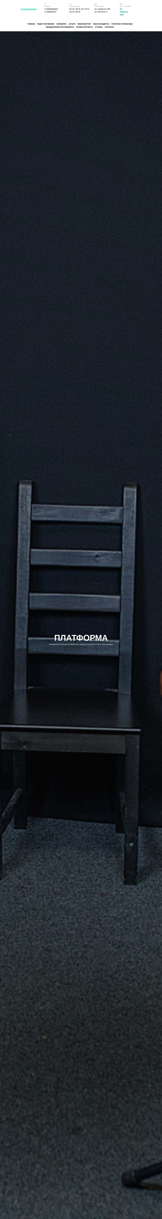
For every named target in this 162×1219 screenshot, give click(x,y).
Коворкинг (61, 24)
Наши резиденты (101, 24)
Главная (31, 24)
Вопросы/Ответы (84, 27)
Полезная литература (122, 24)
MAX (122, 14)
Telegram (124, 11)
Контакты (109, 27)
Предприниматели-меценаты (60, 27)
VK (121, 9)
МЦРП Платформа (45, 24)
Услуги (72, 24)
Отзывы (99, 27)
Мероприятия (84, 24)
